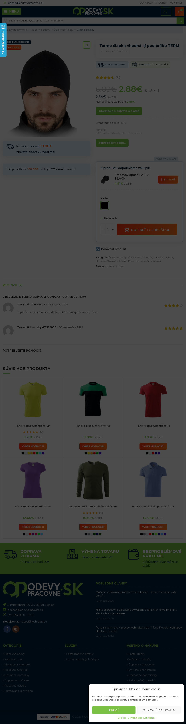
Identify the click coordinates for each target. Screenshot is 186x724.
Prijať (114, 710)
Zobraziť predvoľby (158, 710)
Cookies (122, 717)
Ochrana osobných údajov (141, 717)
